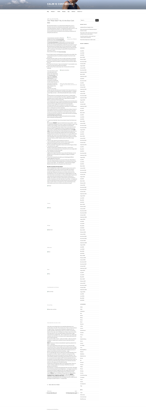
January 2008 (82, 259)
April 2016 (82, 119)
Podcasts (53, 11)
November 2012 (83, 153)
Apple (81, 309)
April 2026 (82, 55)
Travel (81, 379)
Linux (81, 347)
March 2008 (82, 255)
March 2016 (82, 121)
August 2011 (82, 176)
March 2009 (82, 229)
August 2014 (82, 129)
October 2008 (83, 240)
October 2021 (82, 87)
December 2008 (83, 236)
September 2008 (83, 242)
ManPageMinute (83, 349)
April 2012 (82, 163)
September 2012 (83, 155)
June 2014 (82, 131)
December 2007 (83, 261)
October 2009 (83, 215)
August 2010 (82, 195)
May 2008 (82, 251)
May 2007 (82, 276)
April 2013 (82, 151)
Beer (81, 313)
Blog (48, 11)
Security (81, 373)
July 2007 (82, 272)
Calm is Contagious (60, 4)
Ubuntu (81, 381)
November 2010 (83, 189)
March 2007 (82, 278)
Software (73, 11)
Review (81, 368)
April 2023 (82, 78)
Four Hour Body (60, 39)
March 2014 (82, 136)
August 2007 (82, 270)
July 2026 (82, 50)
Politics (81, 366)
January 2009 (82, 234)
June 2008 (82, 249)
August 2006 (82, 291)
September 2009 (83, 217)
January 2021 (82, 93)
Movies (81, 358)
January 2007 (82, 283)
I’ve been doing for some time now (54, 114)
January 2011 (82, 185)
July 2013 (82, 146)
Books (81, 319)
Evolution (82, 332)
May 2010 (82, 200)
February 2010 (83, 206)
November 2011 (83, 172)
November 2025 (83, 61)
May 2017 (82, 110)
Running (63, 11)
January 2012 (82, 168)
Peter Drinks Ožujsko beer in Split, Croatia (87, 39)
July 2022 (82, 82)
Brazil (81, 321)
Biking (81, 317)
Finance (81, 334)
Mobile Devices (83, 356)
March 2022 (82, 84)
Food (50, 384)
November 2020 (83, 95)
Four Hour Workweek (53, 42)
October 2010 (82, 191)
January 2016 (82, 123)
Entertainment (83, 330)
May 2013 (82, 148)
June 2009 (82, 223)
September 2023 (83, 76)
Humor (81, 341)
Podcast (81, 364)
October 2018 (82, 104)
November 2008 (83, 238)
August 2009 (82, 219)
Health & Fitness (56, 384)
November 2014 (83, 127)
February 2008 (83, 257)
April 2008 (82, 253)
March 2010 (82, 204)
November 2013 (83, 140)
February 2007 (83, 281)
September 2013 (83, 144)
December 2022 (83, 80)
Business (82, 324)
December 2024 (83, 70)
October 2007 (82, 266)
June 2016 (82, 116)
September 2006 (83, 289)
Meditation (82, 353)
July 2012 (82, 159)
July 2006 (82, 293)
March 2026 (82, 57)
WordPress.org (83, 399)
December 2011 (83, 170)
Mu (80, 360)
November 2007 (83, 264)
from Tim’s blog (62, 51)
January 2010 (82, 208)
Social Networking (83, 375)
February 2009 (83, 232)
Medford (81, 351)
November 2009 (83, 212)
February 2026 (83, 59)
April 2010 (82, 202)
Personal (81, 362)
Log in (81, 392)
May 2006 (82, 298)
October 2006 (83, 287)
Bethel (81, 315)
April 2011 (82, 178)
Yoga (68, 11)
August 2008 (82, 244)
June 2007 (82, 274)
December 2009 (83, 210)
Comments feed (83, 396)
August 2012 (82, 157)
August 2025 (82, 65)
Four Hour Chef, (52, 75)
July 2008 (82, 247)
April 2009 (82, 227)
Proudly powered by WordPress (52, 409)
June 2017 (82, 108)
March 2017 (82, 112)
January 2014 (82, 138)
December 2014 (83, 125)
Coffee (58, 11)
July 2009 (82, 221)
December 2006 (83, 285)
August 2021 (82, 91)
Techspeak (82, 377)
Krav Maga (82, 345)
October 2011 (82, 174)
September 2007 (83, 268)
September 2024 (83, 72)
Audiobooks (82, 311)
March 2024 (82, 74)
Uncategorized (83, 383)
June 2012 (82, 161)
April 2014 (82, 134)
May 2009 (82, 225)
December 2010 (83, 187)
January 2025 (82, 67)
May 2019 (82, 102)
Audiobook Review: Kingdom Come (86, 27)
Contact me (79, 11)
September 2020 (83, 97)
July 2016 (82, 114)
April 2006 (82, 300)
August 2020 (82, 99)
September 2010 (83, 193)
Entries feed (82, 394)
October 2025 (82, 63)
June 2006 (82, 296)
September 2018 (83, 106)
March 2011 (82, 180)
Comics (81, 328)
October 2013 (82, 142)
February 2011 (82, 183)
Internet (81, 343)
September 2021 (83, 89)
